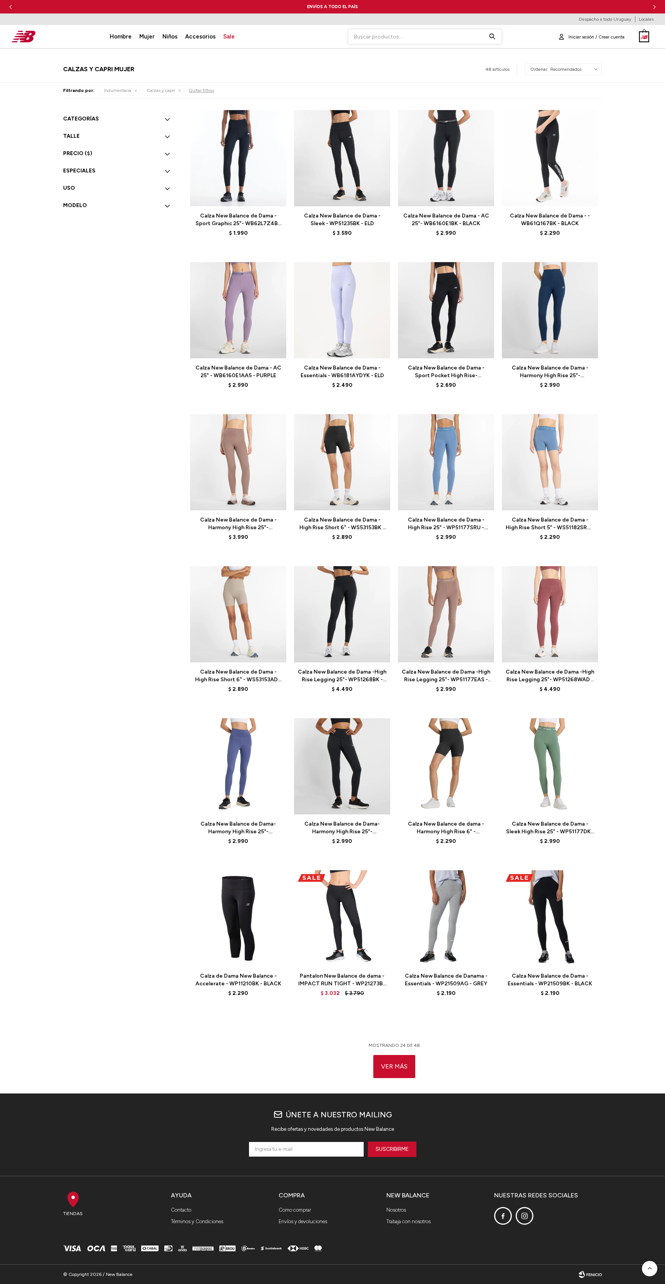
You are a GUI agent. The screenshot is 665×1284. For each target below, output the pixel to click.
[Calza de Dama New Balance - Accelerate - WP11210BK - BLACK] (238, 918)
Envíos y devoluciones (303, 1221)
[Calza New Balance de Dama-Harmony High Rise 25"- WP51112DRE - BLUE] (238, 766)
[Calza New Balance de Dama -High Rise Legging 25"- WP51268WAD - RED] (550, 614)
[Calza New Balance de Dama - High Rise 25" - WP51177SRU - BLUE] (446, 462)
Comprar (257, 196)
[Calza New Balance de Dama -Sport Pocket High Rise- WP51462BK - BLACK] (446, 310)
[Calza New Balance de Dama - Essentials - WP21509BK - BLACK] (550, 918)
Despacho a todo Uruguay (605, 19)
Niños (169, 36)
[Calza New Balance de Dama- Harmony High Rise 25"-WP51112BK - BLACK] (342, 766)
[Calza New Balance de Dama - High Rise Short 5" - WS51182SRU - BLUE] (550, 462)
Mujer (147, 36)
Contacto (181, 1210)
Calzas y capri (161, 90)
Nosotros (396, 1210)
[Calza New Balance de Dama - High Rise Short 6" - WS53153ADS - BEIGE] (238, 614)
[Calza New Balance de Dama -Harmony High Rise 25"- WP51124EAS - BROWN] (238, 462)
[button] (654, 6)
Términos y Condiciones (197, 1221)
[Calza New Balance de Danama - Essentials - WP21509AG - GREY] (446, 918)
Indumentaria (117, 90)
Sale (229, 36)
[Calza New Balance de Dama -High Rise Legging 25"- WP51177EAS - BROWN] (446, 614)
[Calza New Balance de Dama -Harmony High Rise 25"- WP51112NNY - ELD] (550, 310)
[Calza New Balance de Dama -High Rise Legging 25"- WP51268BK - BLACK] (342, 614)
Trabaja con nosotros (408, 1221)
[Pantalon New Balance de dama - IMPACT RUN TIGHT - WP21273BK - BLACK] (342, 918)
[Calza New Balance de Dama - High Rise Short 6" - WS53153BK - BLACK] (342, 462)
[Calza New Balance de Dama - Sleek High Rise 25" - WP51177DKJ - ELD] (550, 766)
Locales (646, 19)
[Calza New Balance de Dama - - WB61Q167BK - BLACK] (550, 158)
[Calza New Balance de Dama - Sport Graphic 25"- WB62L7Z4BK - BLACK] (238, 158)
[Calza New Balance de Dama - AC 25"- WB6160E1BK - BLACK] (446, 158)
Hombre (121, 36)
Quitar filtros (201, 90)
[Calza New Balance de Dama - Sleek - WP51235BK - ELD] (342, 158)
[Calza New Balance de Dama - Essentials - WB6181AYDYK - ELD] (342, 310)
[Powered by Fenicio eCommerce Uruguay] (590, 1274)
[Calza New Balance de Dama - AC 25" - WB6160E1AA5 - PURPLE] (238, 310)
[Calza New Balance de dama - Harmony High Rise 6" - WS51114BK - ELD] (446, 766)
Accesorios (200, 36)
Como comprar (295, 1210)
